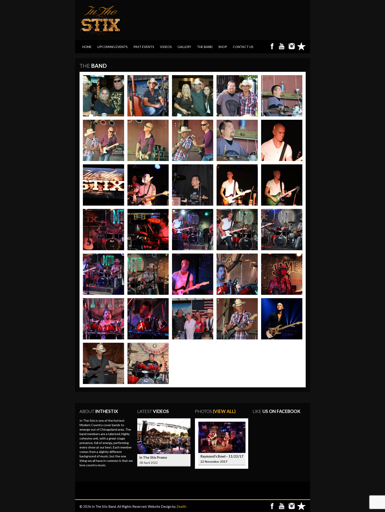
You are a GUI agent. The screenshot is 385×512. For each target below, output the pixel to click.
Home (87, 47)
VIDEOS (166, 47)
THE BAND (205, 47)
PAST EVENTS (143, 47)
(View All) (224, 411)
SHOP (222, 47)
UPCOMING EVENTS (112, 47)
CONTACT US (243, 47)
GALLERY (184, 47)
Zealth (181, 506)
